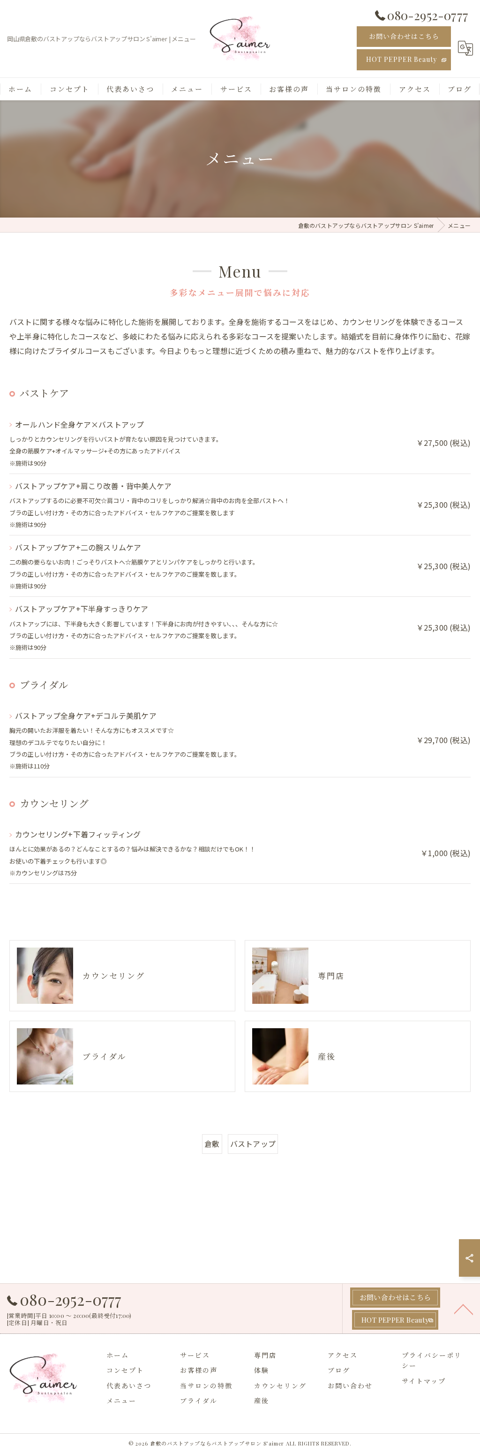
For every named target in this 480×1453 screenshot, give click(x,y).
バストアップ (253, 1143)
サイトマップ (424, 1381)
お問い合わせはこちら (404, 36)
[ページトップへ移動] (463, 1308)
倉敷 (211, 1143)
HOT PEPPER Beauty (401, 59)
